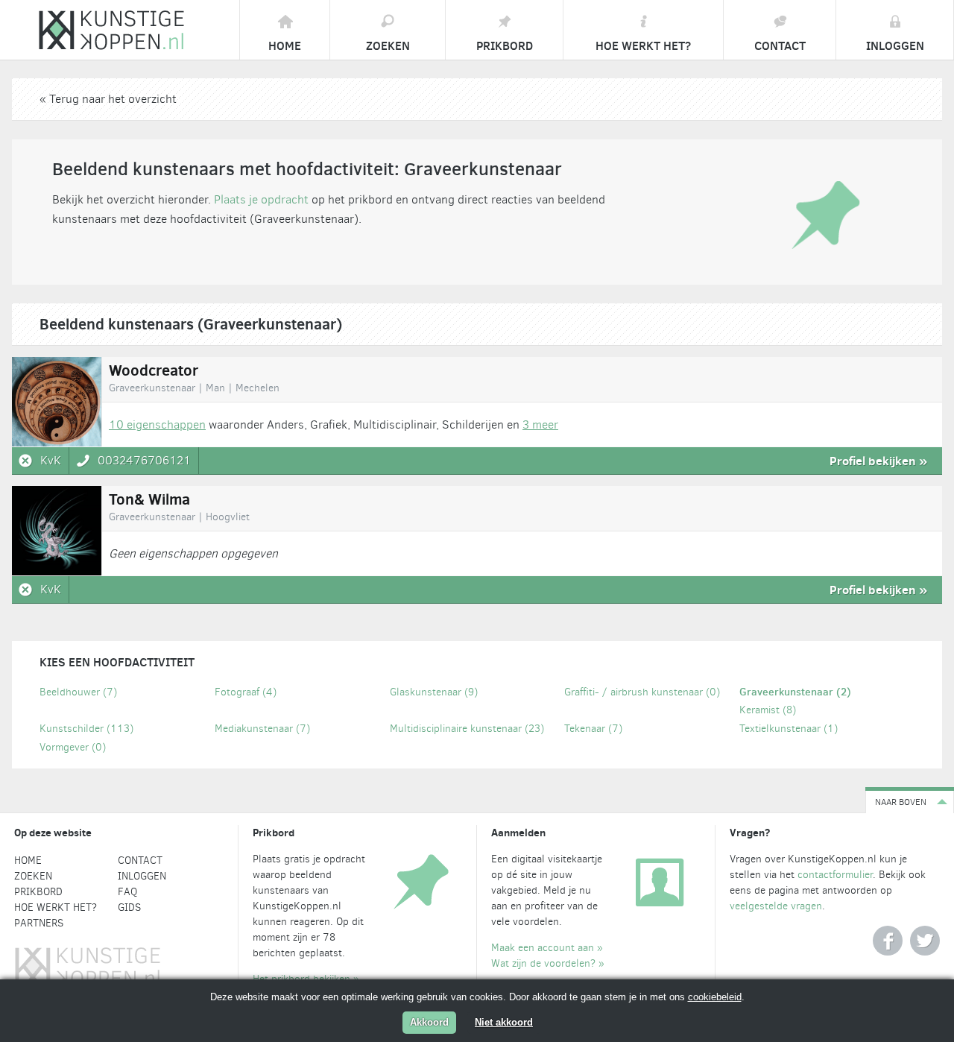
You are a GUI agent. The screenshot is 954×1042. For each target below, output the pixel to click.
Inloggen (142, 876)
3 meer (540, 424)
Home (28, 860)
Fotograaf (246, 692)
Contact (140, 860)
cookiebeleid (715, 996)
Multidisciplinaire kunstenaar (467, 728)
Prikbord (38, 892)
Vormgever (73, 747)
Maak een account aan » (547, 948)
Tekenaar (593, 728)
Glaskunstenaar (434, 692)
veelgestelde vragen (776, 906)
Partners (38, 923)
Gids (129, 907)
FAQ (127, 892)
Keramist (767, 710)
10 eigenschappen (157, 424)
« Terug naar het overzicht (108, 99)
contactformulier (835, 875)
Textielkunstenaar (788, 728)
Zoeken (33, 876)
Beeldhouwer (78, 692)
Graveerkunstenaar (795, 691)
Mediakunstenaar (262, 728)
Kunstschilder (86, 728)
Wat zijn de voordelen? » (547, 963)
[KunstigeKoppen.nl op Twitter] (925, 941)
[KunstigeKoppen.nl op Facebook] (888, 941)
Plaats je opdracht (261, 199)
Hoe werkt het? (55, 907)
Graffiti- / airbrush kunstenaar (642, 692)
